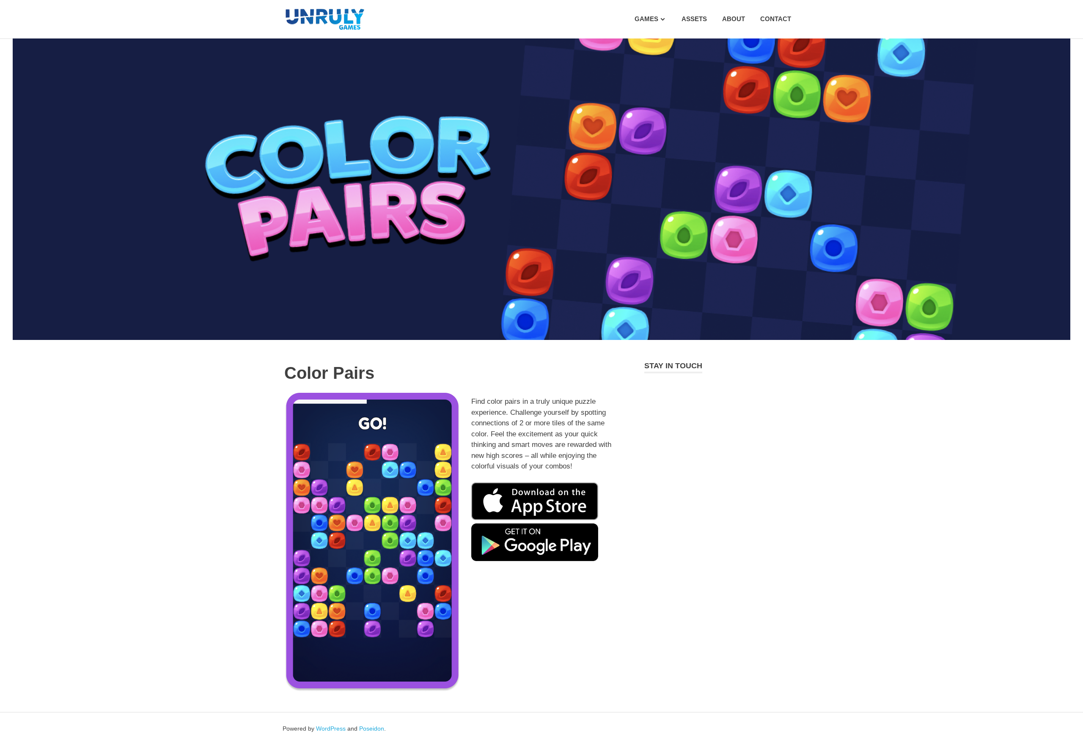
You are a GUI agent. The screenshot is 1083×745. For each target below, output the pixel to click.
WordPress (331, 728)
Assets (694, 18)
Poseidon (371, 728)
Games (646, 18)
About (733, 18)
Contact (775, 18)
